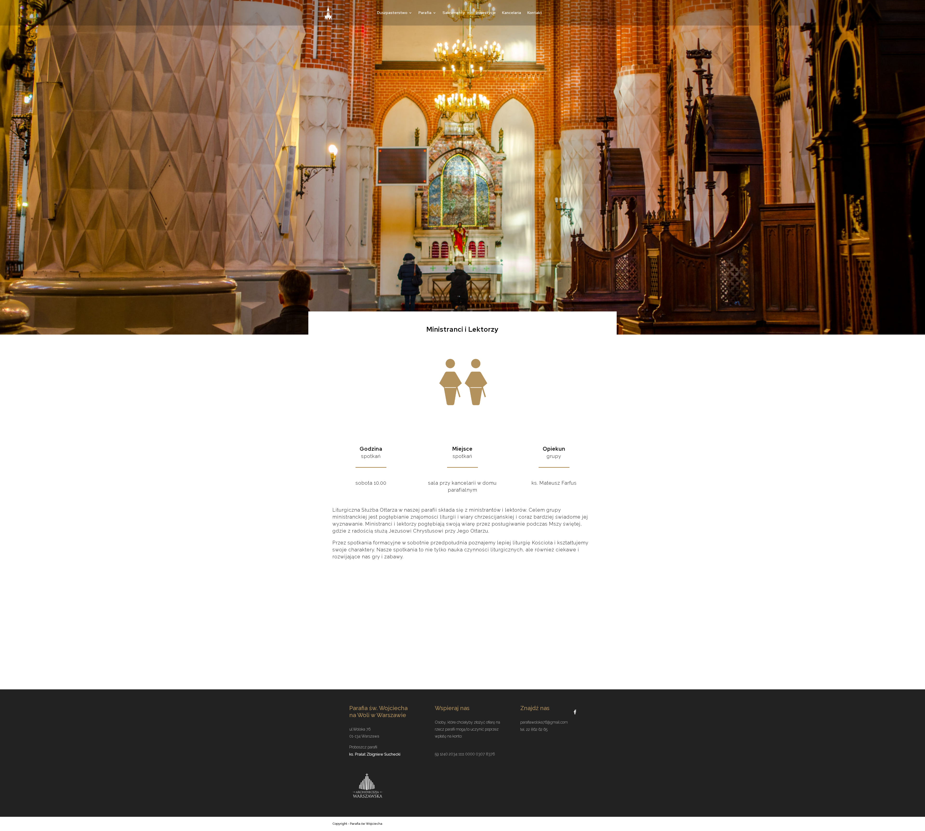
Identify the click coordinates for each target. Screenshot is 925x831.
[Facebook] (575, 711)
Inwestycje (486, 13)
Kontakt (534, 13)
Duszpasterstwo (392, 13)
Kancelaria (511, 13)
